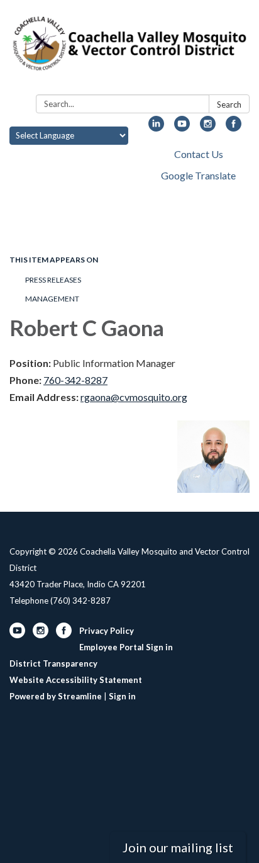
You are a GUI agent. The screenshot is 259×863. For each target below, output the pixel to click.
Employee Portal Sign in (126, 647)
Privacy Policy (106, 631)
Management (52, 298)
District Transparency (53, 663)
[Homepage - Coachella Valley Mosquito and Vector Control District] (129, 50)
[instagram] (208, 127)
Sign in (122, 696)
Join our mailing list (178, 847)
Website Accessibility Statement (75, 680)
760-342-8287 (75, 380)
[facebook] (233, 127)
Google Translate (198, 175)
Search (229, 104)
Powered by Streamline (55, 696)
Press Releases (53, 280)
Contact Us (198, 154)
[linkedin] (156, 127)
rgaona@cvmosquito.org (133, 397)
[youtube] (182, 127)
